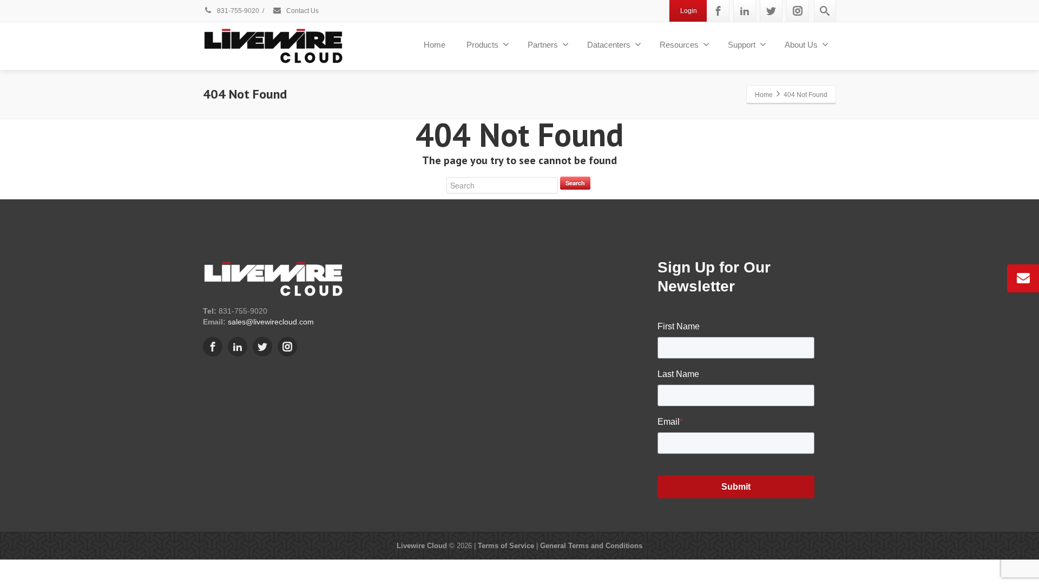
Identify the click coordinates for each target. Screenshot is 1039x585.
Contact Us (302, 11)
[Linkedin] (744, 11)
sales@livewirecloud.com (271, 321)
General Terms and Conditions (591, 546)
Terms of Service (506, 546)
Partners (543, 44)
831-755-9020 (237, 11)
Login (688, 11)
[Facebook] (718, 11)
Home (434, 44)
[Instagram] (797, 11)
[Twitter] (771, 11)
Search (575, 183)
